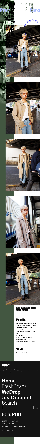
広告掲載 (15, 421)
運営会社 (5, 421)
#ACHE (18, 308)
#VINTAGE (24, 310)
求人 (13, 424)
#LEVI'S (33, 308)
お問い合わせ (6, 424)
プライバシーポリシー (18, 426)
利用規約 (5, 426)
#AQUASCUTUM (25, 308)
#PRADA (18, 310)
